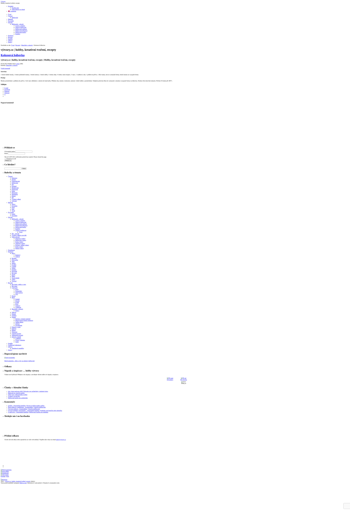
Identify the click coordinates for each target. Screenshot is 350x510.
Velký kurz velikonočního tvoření (17, 394)
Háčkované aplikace (21, 29)
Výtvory (3, 1)
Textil (13, 211)
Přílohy (14, 330)
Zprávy (10, 42)
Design (14, 179)
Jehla (13, 261)
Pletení (14, 196)
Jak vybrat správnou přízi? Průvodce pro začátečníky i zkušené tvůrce (28, 391)
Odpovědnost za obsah (18, 9)
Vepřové (17, 306)
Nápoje (14, 314)
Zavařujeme (18, 325)
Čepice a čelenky (20, 26)
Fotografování (16, 181)
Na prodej (11, 21)
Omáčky (14, 315)
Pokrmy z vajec (16, 327)
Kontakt (3, 476)
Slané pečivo (19, 292)
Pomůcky (10, 35)
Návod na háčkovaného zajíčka (35, 405)
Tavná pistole (15, 278)
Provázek (14, 271)
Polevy (17, 310)
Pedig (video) (19, 247)
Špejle (13, 274)
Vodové (17, 256)
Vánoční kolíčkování (40, 407)
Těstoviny (14, 332)
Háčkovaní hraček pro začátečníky (18, 398)
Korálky (14, 265)
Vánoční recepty (16, 333)
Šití (13, 197)
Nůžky (14, 268)
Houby (14, 296)
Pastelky (14, 270)
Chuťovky (15, 288)
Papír (13, 207)
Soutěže (10, 39)
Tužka (13, 279)
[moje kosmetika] (9, 357)
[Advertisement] (59, 453)
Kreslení (14, 186)
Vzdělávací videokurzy (14, 345)
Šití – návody (15, 233)
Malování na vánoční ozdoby (16, 393)
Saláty (17, 342)
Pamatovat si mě (11, 159)
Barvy (13, 253)
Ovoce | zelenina (20, 340)
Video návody (16, 237)
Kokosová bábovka (13, 55)
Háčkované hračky (20, 32)
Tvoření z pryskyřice (14, 396)
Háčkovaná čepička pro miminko (38, 412)
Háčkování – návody (18, 24)
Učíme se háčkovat (20, 230)
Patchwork (15, 189)
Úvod (9, 14)
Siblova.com (23, 483)
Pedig (13, 191)
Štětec (13, 276)
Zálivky (17, 324)
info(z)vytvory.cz (61, 439)
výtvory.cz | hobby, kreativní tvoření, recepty (17, 481)
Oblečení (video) (20, 243)
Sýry (16, 294)
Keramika (14, 206)
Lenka (17, 64)
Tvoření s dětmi (16, 199)
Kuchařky (14, 215)
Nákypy (14, 312)
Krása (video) (19, 242)
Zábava (10, 40)
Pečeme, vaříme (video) (22, 245)
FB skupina (183, 380)
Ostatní (14, 317)
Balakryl (17, 255)
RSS (7, 476)
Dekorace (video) (20, 238)
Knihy (13, 214)
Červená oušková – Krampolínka (17, 409)
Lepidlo (14, 266)
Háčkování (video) (20, 240)
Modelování (15, 188)
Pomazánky (18, 291)
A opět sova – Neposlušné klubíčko (18, 412)
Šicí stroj (14, 273)
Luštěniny (18, 338)
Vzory (21, 232)
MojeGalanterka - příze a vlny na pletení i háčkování (19, 361)
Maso (13, 297)
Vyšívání (14, 201)
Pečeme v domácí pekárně (22, 319)
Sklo (13, 209)
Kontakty (10, 6)
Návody (10, 22)
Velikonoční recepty (17, 335)
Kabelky (17, 34)
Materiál (10, 19)
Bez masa (14, 286)
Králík (17, 302)
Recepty (10, 37)
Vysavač (14, 281)
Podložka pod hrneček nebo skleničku (51, 410)
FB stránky (170, 380)
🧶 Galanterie (12, 11)
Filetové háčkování (20, 27)
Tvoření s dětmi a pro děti (19, 235)
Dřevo (13, 204)
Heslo (6, 153)
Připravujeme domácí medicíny (24, 320)
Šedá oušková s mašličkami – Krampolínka (20, 407)
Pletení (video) (19, 248)
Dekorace (14, 178)
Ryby (16, 304)
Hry (13, 184)
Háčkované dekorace (21, 30)
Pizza (16, 289)
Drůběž (17, 299)
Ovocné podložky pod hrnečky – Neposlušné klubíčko (23, 410)
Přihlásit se (8, 160)
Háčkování (15, 17)
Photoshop (15, 194)
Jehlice (14, 263)
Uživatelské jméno (9, 151)
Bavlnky (14, 258)
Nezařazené (11, 250)
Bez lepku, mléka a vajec (19, 284)
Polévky (14, 328)
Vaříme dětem (19, 322)
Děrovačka (15, 260)
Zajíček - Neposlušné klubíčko (17, 405)
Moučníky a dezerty (27, 45)
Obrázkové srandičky (18, 348)
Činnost (10, 16)
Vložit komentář (5, 68)
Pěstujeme (15, 193)
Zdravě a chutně (16, 337)
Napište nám (15, 8)
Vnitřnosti (18, 307)
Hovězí (17, 301)
